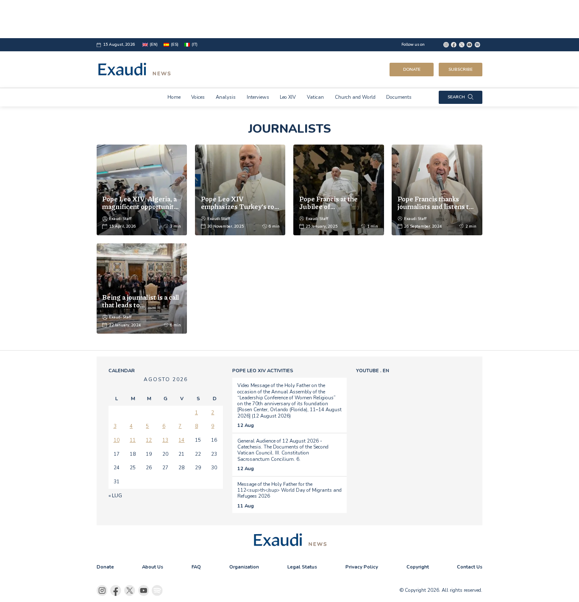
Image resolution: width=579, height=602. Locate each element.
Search (456, 97)
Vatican (315, 97)
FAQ (196, 566)
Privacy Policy (361, 566)
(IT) (195, 44)
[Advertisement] (289, 19)
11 (133, 440)
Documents (399, 97)
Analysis (226, 97)
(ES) (174, 44)
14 (181, 440)
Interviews (258, 97)
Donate (411, 69)
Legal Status (302, 566)
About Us (152, 566)
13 (165, 440)
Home (174, 97)
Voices (198, 97)
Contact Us (469, 566)
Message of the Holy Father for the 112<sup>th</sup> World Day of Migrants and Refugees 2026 (289, 490)
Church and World (355, 97)
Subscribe (460, 69)
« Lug (115, 495)
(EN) (154, 44)
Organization (244, 566)
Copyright (417, 566)
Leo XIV (288, 97)
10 (117, 440)
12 (149, 440)
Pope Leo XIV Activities (262, 370)
